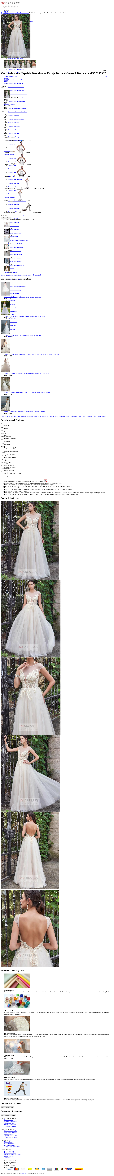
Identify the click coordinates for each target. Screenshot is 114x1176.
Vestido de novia (5, 416)
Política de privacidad (10, 1124)
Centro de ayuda (9, 1156)
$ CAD (6, 83)
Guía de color (4, 275)
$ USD (6, 12)
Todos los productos (10, 1126)
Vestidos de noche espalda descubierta (17, 112)
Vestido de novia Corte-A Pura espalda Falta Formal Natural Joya (22, 335)
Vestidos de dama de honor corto (16, 87)
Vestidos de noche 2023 (13, 115)
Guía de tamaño (13, 275)
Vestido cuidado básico (10, 1137)
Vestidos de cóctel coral (14, 229)
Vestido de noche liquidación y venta (17, 108)
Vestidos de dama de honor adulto (16, 101)
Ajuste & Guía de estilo (10, 1135)
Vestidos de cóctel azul (13, 222)
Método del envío (9, 1143)
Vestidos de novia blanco (14, 72)
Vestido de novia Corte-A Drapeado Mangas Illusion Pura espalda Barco (24, 316)
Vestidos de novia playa (70, 416)
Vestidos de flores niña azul (14, 251)
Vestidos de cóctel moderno (14, 233)
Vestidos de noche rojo (13, 133)
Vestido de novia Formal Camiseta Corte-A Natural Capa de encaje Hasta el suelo (27, 392)
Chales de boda (11, 304)
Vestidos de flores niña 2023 (15, 244)
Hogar (2, 13)
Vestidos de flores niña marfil (15, 254)
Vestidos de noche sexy (13, 122)
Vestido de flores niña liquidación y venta (18, 240)
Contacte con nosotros (10, 1121)
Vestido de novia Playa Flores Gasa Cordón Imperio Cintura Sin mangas (24, 411)
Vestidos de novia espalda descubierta (37, 416)
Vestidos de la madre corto (14, 283)
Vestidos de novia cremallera (18, 416)
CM (23, 140)
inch (29, 140)
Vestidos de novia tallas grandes (16, 69)
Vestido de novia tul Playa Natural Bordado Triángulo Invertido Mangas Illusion (26, 373)
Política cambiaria (9, 1151)
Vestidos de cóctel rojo (13, 226)
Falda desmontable (12, 311)
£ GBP (6, 80)
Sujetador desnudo (12, 322)
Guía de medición (36, 275)
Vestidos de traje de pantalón (11, 293)
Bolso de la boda (12, 325)
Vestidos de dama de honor (11, 76)
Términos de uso (9, 1123)
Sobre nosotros (8, 1120)
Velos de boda (11, 300)
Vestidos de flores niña (11, 236)
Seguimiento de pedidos (11, 1132)
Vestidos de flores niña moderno (16, 265)
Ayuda (31, 21)
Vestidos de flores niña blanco (15, 247)
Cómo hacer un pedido (10, 1131)
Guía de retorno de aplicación (12, 1154)
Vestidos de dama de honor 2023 (16, 83)
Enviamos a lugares (9, 1145)
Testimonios (7, 1157)
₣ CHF (6, 81)
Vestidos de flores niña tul (14, 258)
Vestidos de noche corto (14, 129)
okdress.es (23, 1173)
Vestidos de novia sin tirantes (99, 416)
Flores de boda (11, 329)
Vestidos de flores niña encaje (15, 261)
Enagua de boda (12, 315)
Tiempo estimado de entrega (12, 1146)
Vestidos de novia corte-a (22, 13)
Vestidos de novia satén (84, 416)
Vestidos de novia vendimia (56, 416)
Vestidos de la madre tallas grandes (16, 286)
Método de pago (8, 1142)
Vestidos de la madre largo (14, 290)
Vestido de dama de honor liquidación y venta (19, 79)
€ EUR (6, 78)
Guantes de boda (12, 307)
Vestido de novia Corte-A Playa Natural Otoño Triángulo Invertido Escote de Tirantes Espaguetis (31, 354)
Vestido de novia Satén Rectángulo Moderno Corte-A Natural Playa (23, 297)
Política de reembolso (10, 1153)
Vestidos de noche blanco (14, 126)
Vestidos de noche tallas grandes (16, 119)
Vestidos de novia (10, 13)
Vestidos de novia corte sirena (15, 58)
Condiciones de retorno (24, 275)
